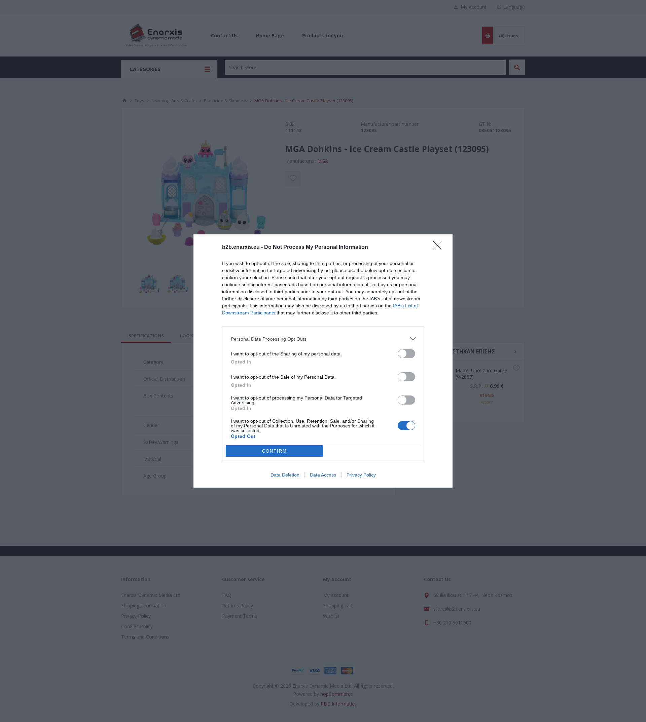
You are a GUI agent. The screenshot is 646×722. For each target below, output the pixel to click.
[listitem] (323, 338)
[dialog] (323, 361)
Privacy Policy (361, 475)
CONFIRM (274, 451)
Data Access (323, 475)
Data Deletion (285, 475)
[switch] (406, 353)
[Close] (439, 247)
